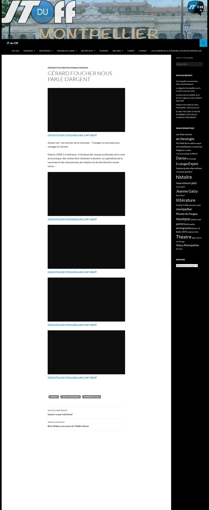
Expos (193, 163)
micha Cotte (182, 205)
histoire (184, 177)
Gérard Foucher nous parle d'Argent (68, 67)
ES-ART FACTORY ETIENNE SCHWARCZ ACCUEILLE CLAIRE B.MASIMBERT (188, 114)
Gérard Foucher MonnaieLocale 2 (66, 218)
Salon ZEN (181, 231)
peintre (180, 224)
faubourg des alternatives (189, 168)
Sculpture (190, 232)
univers (199, 238)
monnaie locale (92, 397)
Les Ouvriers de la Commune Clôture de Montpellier (176, 51)
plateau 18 (196, 228)
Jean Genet (180, 187)
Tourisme (103, 51)
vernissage (180, 241)
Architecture (182, 143)
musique (183, 218)
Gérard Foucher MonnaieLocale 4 (66, 324)
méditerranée (195, 219)
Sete (196, 232)
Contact (143, 51)
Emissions (28, 51)
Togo (193, 238)
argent (54, 397)
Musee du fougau (187, 213)
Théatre (183, 236)
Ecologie (182, 164)
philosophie (190, 224)
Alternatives (186, 134)
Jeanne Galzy (187, 191)
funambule (180, 172)
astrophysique (196, 147)
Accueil (15, 51)
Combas (188, 150)
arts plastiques (183, 146)
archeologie (185, 138)
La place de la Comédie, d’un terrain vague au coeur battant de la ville (189, 98)
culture (193, 153)
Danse (181, 158)
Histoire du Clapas (65, 51)
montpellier (184, 209)
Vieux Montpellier (187, 245)
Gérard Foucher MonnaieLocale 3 (66, 271)
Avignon (180, 150)
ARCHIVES (117, 51)
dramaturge (191, 159)
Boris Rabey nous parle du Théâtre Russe (68, 424)
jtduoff (93, 134)
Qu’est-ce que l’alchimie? (60, 412)
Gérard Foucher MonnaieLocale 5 (66, 377)
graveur (189, 171)
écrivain (179, 249)
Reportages (44, 51)
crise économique (71, 397)
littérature (185, 200)
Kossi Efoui (180, 195)
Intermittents (183, 183)
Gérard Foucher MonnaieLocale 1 (66, 134)
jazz (194, 183)
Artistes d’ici (87, 51)
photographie (183, 228)
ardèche (192, 143)
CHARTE (131, 51)
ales (177, 134)
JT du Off (12, 43)
